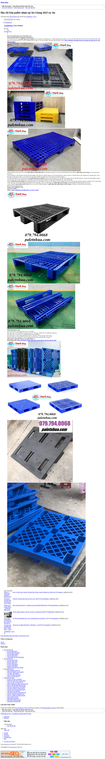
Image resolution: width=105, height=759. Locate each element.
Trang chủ (6, 716)
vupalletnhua (29, 16)
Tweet (2, 642)
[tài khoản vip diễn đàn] (35, 757)
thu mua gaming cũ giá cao (49, 707)
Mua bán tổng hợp (14, 16)
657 (8, 30)
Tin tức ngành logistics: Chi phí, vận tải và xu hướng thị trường (29, 612)
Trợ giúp (6, 734)
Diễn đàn (6, 718)
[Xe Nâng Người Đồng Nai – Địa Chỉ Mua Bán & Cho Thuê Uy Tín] (8, 621)
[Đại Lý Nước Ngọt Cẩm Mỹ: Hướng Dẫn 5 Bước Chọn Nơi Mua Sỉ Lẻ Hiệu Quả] (8, 595)
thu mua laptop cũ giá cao (22, 707)
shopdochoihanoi (54, 605)
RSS (5, 738)
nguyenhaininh (45, 598)
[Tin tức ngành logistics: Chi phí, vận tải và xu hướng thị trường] (8, 614)
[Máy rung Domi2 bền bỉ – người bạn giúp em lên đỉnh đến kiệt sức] (8, 608)
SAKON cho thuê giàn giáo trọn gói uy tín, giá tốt (26, 598)
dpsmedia (60, 592)
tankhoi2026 (51, 612)
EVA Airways (13, 747)
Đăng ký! (3, 643)
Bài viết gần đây (11, 726)
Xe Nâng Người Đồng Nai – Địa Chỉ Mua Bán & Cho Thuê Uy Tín (30, 618)
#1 (4, 633)
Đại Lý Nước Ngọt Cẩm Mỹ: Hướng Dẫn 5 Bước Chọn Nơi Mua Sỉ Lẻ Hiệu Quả (34, 592)
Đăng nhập (4, 2)
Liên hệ (6, 733)
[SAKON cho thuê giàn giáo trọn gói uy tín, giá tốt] (8, 601)
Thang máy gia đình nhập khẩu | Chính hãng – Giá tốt (27, 625)
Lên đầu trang (7, 737)
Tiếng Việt (6, 730)
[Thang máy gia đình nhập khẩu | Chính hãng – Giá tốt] (8, 627)
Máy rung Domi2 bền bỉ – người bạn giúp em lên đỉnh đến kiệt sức (30, 605)
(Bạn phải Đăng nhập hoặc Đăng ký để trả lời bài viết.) (15, 635)
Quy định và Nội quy (9, 741)
